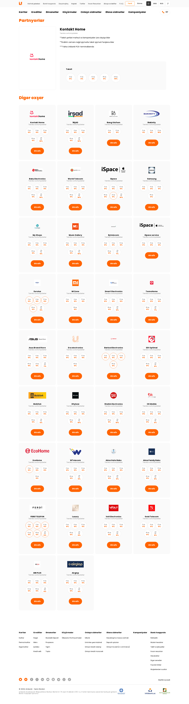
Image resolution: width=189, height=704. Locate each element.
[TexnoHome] (151, 301)
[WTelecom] (75, 470)
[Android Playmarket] (26, 679)
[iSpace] (113, 188)
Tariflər (82, 3)
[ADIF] (121, 691)
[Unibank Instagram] (54, 679)
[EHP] (135, 691)
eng (155, 3)
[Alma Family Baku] (151, 470)
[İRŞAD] (75, 132)
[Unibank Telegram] (59, 679)
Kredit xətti (37, 651)
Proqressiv (50, 642)
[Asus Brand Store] (37, 357)
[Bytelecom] (113, 244)
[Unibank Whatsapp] (64, 679)
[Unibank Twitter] (37, 679)
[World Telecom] (75, 188)
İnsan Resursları (94, 3)
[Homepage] (20, 4)
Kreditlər (36, 12)
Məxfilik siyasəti (164, 680)
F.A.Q (121, 3)
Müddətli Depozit (52, 638)
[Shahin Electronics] (113, 413)
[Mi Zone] (75, 301)
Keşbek (74, 3)
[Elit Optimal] (151, 357)
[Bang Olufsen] (113, 132)
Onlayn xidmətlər (91, 12)
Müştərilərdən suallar (159, 669)
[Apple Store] (21, 679)
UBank (87, 638)
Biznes (139, 3)
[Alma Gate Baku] (113, 470)
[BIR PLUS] (37, 582)
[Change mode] (149, 3)
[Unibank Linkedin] (43, 679)
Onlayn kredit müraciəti (94, 651)
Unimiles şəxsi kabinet (93, 642)
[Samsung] (151, 188)
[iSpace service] (151, 244)
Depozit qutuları (112, 642)
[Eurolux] (37, 301)
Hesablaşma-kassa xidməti (117, 638)
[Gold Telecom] (151, 526)
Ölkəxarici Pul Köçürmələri (72, 638)
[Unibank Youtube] (48, 679)
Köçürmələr (70, 12)
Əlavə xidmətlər (115, 12)
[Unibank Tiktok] (69, 679)
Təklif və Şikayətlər (157, 647)
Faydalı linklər (156, 665)
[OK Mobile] (151, 413)
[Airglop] (75, 582)
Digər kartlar (23, 647)
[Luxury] (75, 526)
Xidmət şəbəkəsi (34, 3)
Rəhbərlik (154, 638)
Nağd (35, 638)
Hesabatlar (155, 656)
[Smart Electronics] (113, 301)
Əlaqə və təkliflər (110, 3)
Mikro (35, 642)
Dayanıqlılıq (63, 3)
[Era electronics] (75, 357)
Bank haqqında (49, 3)
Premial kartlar (24, 642)
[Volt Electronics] (113, 526)
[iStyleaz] (75, 413)
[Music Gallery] (75, 244)
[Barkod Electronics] (113, 357)
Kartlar (23, 12)
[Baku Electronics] (37, 188)
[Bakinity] (151, 132)
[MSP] (164, 691)
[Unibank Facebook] (32, 679)
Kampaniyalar (137, 12)
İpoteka (36, 647)
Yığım (48, 647)
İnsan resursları (157, 651)
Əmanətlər (52, 12)
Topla (48, 651)
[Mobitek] (37, 413)
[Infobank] (150, 691)
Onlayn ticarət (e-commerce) (118, 647)
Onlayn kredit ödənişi (93, 647)
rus (161, 3)
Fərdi (130, 3)
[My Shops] (37, 244)
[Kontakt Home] (37, 132)
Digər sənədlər (156, 660)
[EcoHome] (37, 470)
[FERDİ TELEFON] (37, 526)
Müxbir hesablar (157, 642)
